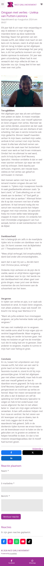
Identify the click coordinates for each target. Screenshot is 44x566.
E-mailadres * (7, 483)
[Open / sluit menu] (2, 4)
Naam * (5, 470)
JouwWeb (13, 553)
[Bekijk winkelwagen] (41, 4)
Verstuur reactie (11, 516)
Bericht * (5, 496)
